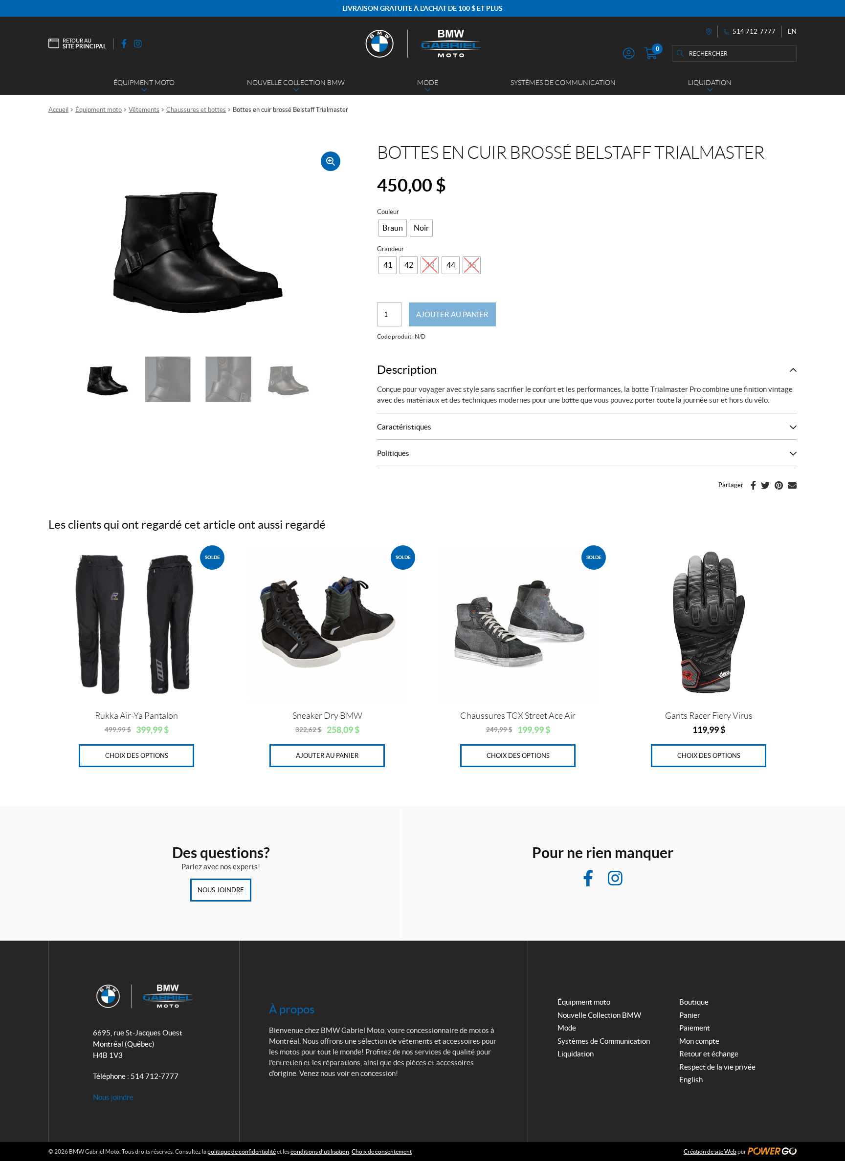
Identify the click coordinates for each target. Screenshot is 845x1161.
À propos (291, 1009)
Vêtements (144, 109)
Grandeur (390, 249)
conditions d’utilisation (319, 1151)
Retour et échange (708, 1054)
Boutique (694, 1002)
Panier (689, 1015)
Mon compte (699, 1041)
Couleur (388, 212)
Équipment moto (98, 109)
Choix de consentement (382, 1151)
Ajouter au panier (452, 314)
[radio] (392, 227)
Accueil (58, 109)
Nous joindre (221, 890)
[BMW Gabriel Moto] (422, 43)
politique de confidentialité (241, 1151)
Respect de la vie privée (717, 1067)
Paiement (694, 1028)
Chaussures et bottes (196, 109)
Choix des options (136, 755)
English (691, 1079)
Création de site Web (710, 1151)
